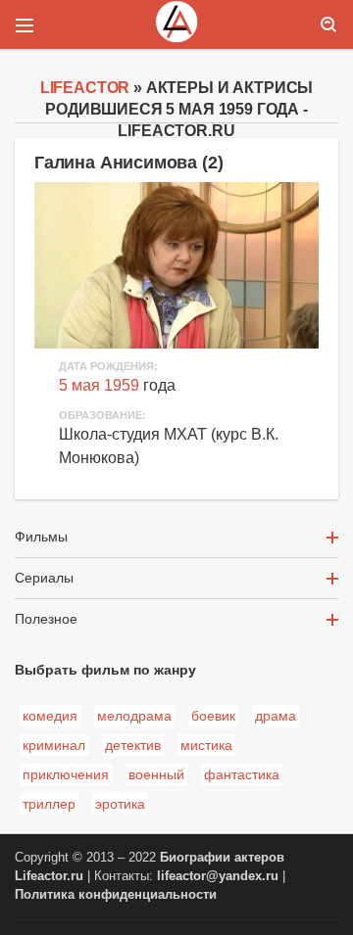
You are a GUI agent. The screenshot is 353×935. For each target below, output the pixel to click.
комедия (50, 716)
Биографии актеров (222, 858)
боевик (213, 716)
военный (156, 774)
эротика (120, 804)
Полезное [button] (46, 619)
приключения (66, 774)
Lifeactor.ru (49, 876)
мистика (206, 745)
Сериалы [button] (44, 577)
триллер (49, 804)
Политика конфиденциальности (116, 895)
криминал (54, 745)
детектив (133, 745)
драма (275, 716)
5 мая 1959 (99, 385)
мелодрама (134, 716)
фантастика (241, 774)
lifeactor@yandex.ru (217, 876)
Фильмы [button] (41, 536)
